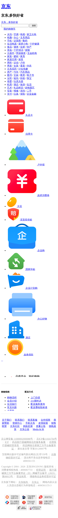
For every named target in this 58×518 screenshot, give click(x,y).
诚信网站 (46, 497)
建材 (16, 56)
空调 (16, 34)
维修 (16, 91)
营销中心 (17, 423)
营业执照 (22, 476)
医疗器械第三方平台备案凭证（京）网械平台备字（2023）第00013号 (29, 473)
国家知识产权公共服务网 (34, 507)
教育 (22, 75)
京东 (6, 6)
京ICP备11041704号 (46, 439)
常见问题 (12, 407)
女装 (16, 65)
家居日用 (12, 59)
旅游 (22, 84)
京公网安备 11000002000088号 (17, 439)
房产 (9, 72)
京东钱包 (23, 482)
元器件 (10, 53)
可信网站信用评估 (12, 497)
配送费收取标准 (39, 407)
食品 (9, 47)
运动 (16, 62)
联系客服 (32, 420)
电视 (22, 34)
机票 (9, 84)
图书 (9, 75)
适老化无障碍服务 (22, 507)
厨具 (20, 59)
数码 (25, 40)
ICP (7, 442)
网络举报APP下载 (29, 502)
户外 (22, 62)
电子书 (30, 75)
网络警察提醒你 (29, 497)
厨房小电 (23, 44)
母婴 (9, 81)
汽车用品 (25, 72)
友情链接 (43, 423)
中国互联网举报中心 (12, 502)
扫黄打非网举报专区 (46, 502)
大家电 (10, 410)
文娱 (16, 75)
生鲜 (22, 47)
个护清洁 (18, 50)
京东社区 (15, 426)
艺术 (9, 87)
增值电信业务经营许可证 (43, 476)
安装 (9, 91)
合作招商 (45, 420)
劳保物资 (21, 53)
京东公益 (24, 429)
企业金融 (31, 94)
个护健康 (34, 44)
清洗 (22, 91)
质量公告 (41, 426)
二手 (29, 91)
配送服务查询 (38, 404)
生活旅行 (12, 404)
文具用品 (25, 37)
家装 (9, 56)
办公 (16, 37)
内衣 (29, 65)
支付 (9, 94)
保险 (22, 94)
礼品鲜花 (18, 87)
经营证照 (41, 470)
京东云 (35, 482)
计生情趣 (23, 69)
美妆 (9, 50)
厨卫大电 (31, 34)
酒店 (16, 84)
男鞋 (9, 62)
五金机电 (32, 53)
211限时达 (36, 401)
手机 (9, 40)
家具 (22, 56)
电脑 (9, 37)
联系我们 (19, 420)
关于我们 (6, 420)
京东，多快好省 (9, 22)
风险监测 (28, 426)
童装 (22, 65)
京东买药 (12, 69)
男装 (9, 65)
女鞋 (9, 78)
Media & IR (38, 429)
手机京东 (30, 423)
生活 (29, 84)
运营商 (17, 40)
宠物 (27, 50)
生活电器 (12, 44)
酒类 (16, 47)
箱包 (16, 78)
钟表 (22, 78)
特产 (29, 47)
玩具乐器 (18, 81)
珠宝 (29, 78)
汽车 (16, 72)
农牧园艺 (30, 87)
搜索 (33, 25)
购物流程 (12, 397)
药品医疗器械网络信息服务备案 (29, 442)
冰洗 (9, 34)
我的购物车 (9, 29)
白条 (16, 94)
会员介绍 (12, 401)
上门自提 (35, 397)
